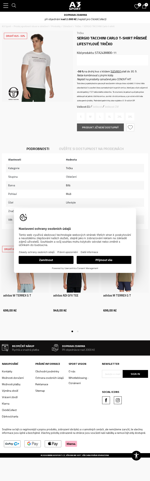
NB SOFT (77, 455)
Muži (68, 194)
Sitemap (40, 391)
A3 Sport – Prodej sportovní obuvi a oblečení (25, 26)
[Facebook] (106, 400)
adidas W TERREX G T (17, 295)
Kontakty (7, 371)
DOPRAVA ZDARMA (75, 15)
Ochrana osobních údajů (49, 378)
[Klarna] (71, 443)
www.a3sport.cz (56, 455)
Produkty (56, 26)
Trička (78, 26)
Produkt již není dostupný (100, 127)
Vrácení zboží (10, 397)
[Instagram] (118, 400)
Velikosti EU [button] (83, 107)
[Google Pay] (32, 443)
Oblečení (67, 26)
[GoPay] (12, 443)
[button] (130, 127)
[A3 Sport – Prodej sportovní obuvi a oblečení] (75, 5)
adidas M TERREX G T (117, 295)
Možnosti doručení (13, 378)
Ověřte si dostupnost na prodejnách (91, 148)
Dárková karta (10, 416)
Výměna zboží (10, 391)
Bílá (68, 185)
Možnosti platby (11, 384)
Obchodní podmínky (47, 371)
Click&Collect (9, 410)
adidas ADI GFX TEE (65, 295)
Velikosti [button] (97, 107)
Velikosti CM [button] (112, 107)
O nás (72, 371)
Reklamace (41, 384)
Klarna (5, 403)
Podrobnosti (38, 148)
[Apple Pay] (53, 443)
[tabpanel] (25, 288)
